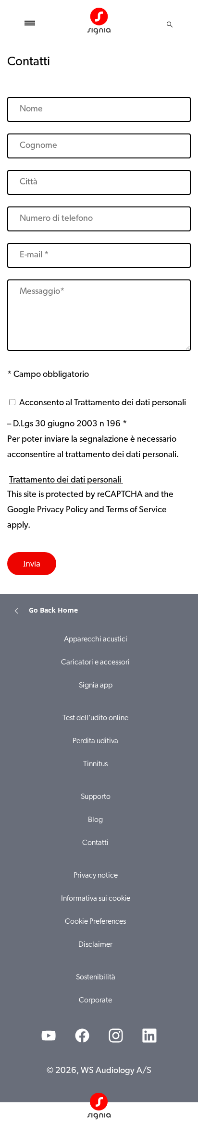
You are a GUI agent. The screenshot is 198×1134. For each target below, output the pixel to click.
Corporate (95, 1000)
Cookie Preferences (95, 922)
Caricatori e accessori (95, 662)
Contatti (95, 843)
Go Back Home (53, 610)
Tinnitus (95, 764)
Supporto (96, 797)
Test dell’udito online (95, 718)
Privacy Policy (62, 510)
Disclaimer (95, 945)
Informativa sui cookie (95, 899)
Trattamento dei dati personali (66, 480)
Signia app (95, 685)
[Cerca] (169, 24)
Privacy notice (96, 876)
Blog (95, 820)
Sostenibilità (95, 977)
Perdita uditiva (95, 741)
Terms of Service (136, 510)
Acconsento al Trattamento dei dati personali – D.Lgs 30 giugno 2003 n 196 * (96, 414)
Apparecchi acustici (95, 639)
